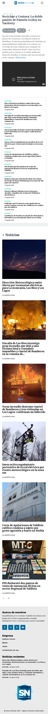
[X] (16, 627)
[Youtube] (22, 627)
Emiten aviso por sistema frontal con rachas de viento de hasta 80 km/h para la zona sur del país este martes (23, 181)
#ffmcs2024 (20, 57)
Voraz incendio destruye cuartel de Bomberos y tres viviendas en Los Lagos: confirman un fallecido (23, 132)
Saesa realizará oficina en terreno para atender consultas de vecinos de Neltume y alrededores (22, 193)
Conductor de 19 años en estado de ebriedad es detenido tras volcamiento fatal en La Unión (23, 217)
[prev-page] (4, 598)
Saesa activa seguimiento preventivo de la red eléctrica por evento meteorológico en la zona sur (23, 144)
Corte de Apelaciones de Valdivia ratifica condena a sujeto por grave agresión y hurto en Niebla (22, 156)
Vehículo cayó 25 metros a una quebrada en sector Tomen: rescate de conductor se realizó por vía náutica (23, 205)
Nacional (7, 101)
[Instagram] (10, 627)
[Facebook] (4, 627)
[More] (29, 30)
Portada (7, 189)
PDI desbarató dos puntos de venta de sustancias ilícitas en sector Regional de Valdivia (21, 168)
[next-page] (8, 598)
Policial (7, 152)
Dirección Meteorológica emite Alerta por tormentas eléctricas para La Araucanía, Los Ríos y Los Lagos (23, 105)
